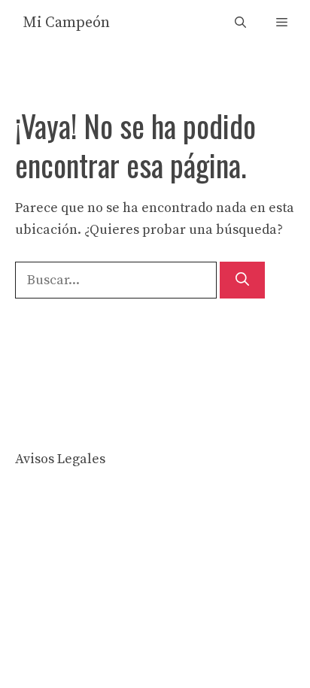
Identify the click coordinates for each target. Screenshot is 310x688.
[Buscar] (242, 280)
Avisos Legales (60, 459)
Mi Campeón (66, 23)
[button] (240, 23)
